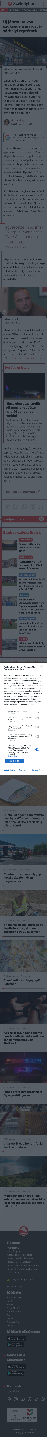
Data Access (23, 770)
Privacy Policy (37, 770)
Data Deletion (9, 770)
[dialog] (23, 718)
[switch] (37, 718)
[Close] (42, 667)
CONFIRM (14, 761)
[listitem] (23, 712)
